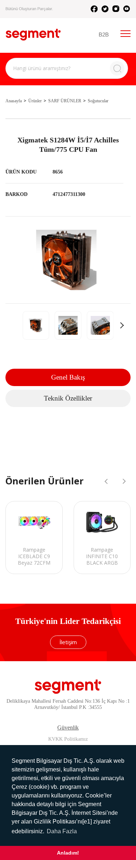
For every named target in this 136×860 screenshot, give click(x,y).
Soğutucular (98, 100)
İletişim (68, 642)
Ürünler (35, 100)
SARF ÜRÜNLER (64, 100)
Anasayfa (13, 100)
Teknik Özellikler (68, 398)
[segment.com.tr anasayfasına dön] (33, 34)
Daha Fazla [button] (62, 831)
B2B (104, 34)
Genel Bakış (68, 377)
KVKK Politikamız (68, 739)
